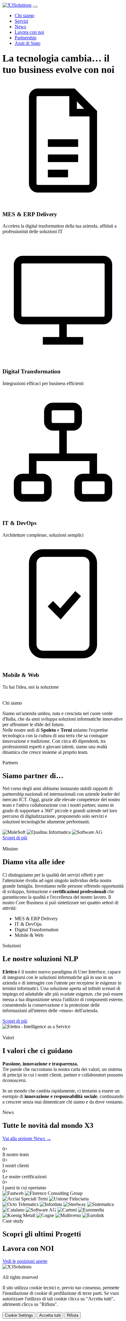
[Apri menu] (35, 7)
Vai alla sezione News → (26, 1138)
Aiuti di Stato (27, 43)
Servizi (21, 21)
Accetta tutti (50, 1315)
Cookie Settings (19, 1315)
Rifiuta (72, 1315)
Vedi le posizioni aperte (24, 1261)
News (20, 26)
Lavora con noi (29, 32)
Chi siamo (24, 15)
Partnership (25, 37)
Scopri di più (14, 837)
